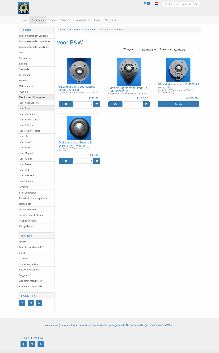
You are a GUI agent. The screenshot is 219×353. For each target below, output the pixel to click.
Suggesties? (25, 275)
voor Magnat (26, 153)
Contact (23, 258)
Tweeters (23, 91)
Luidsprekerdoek (27, 209)
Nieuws (22, 241)
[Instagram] (31, 303)
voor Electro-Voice (29, 119)
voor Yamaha (26, 181)
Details (178, 104)
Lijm (21, 52)
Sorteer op (165, 49)
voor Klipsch (26, 141)
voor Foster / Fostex (30, 130)
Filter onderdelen (27, 192)
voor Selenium (27, 175)
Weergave (128, 49)
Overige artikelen (27, 220)
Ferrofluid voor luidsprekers (33, 198)
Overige (24, 186)
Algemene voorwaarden (31, 286)
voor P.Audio (26, 158)
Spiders (23, 63)
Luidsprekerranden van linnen (34, 46)
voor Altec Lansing (29, 102)
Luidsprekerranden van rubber (34, 41)
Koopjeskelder (26, 226)
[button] (156, 3)
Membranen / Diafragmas (32, 97)
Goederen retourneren (30, 280)
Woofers (23, 80)
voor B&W (25, 108)
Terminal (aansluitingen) (31, 215)
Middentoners (26, 86)
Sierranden (24, 69)
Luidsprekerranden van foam (33, 35)
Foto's (22, 252)
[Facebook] (22, 303)
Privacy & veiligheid (29, 269)
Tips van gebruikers (29, 264)
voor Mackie (26, 147)
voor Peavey (26, 164)
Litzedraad (24, 74)
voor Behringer (27, 113)
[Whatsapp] (39, 303)
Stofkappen (25, 58)
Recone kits (25, 203)
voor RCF (25, 169)
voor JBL (24, 136)
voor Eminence (27, 125)
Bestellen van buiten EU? (32, 247)
